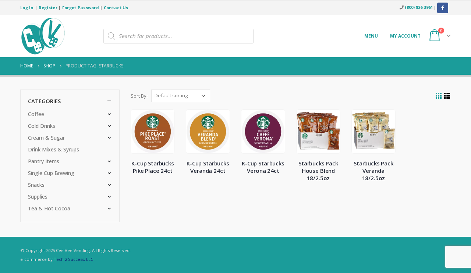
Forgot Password (80, 7)
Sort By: (139, 95)
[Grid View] (438, 95)
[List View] (447, 95)
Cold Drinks (41, 125)
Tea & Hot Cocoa (49, 208)
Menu (371, 36)
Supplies (37, 196)
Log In (27, 7)
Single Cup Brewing (51, 172)
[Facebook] (442, 8)
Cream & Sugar (46, 137)
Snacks (36, 184)
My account (405, 36)
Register (48, 7)
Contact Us (116, 7)
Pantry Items (43, 161)
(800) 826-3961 (419, 7)
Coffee (36, 114)
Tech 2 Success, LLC (73, 259)
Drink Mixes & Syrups (53, 149)
